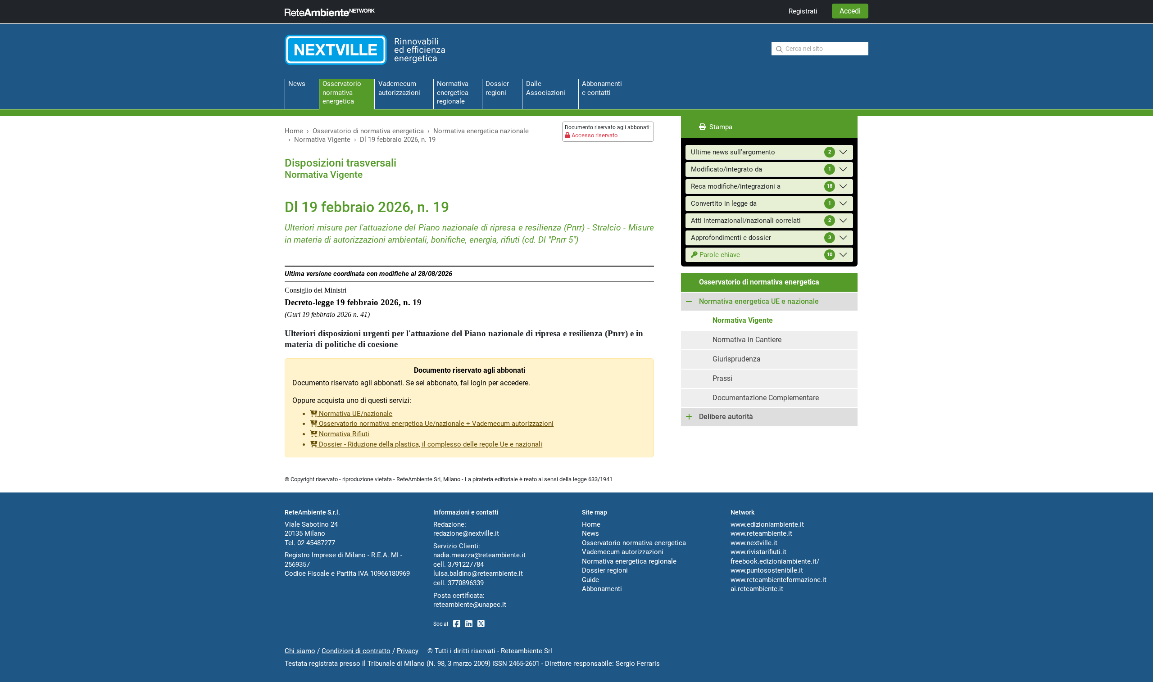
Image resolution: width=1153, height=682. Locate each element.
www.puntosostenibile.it (767, 570)
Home (294, 131)
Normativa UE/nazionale (354, 414)
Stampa (719, 127)
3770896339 (466, 583)
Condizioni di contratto (356, 651)
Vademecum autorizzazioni (622, 552)
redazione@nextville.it (466, 533)
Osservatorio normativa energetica (634, 543)
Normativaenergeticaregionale (452, 92)
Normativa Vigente (322, 139)
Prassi (722, 378)
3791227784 (466, 564)
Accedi (850, 11)
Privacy (407, 651)
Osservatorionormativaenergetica (341, 92)
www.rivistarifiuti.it (758, 552)
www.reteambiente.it (761, 533)
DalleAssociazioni (545, 88)
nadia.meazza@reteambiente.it (479, 555)
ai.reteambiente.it (757, 589)
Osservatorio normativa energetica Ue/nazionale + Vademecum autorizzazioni (435, 424)
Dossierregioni (497, 88)
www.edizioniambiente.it (767, 524)
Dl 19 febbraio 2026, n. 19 (398, 139)
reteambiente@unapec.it (469, 605)
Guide (590, 580)
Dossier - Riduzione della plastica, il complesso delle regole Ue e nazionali (429, 444)
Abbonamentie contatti (602, 88)
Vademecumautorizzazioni (399, 88)
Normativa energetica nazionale (481, 131)
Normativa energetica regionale (629, 561)
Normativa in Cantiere (747, 339)
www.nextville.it (754, 543)
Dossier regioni (605, 570)
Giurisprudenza (737, 359)
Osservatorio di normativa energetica (368, 131)
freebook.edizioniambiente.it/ (775, 561)
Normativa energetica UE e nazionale (759, 301)
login (478, 383)
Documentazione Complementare (766, 397)
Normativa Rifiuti (343, 434)
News (296, 84)
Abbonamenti (602, 589)
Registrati (803, 11)
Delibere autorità (726, 416)
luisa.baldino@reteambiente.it (478, 573)
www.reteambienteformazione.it (778, 580)
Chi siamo (300, 651)
